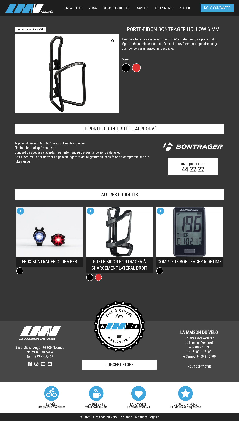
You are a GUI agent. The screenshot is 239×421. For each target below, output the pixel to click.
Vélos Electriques (116, 8)
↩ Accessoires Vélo (31, 29)
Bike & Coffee (73, 8)
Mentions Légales (147, 417)
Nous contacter (217, 8)
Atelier (185, 8)
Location (142, 8)
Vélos (93, 8)
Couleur (126, 59)
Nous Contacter (199, 366)
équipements (164, 8)
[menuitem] (73, 8)
